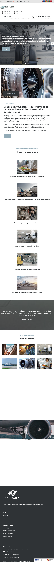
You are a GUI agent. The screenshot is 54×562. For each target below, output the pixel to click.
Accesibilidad (6, 538)
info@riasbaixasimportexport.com (44, 18)
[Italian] (48, 1)
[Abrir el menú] (24, 23)
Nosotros (5, 515)
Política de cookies (8, 533)
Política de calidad (8, 536)
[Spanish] (51, 1)
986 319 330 (7, 11)
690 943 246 (19, 13)
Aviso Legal (6, 528)
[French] (45, 1)
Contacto (5, 518)
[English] (43, 1)
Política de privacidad (9, 530)
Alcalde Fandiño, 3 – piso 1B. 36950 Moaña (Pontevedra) (17, 18)
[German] (46, 1)
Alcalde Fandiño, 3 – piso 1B (12, 549)
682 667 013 (19, 11)
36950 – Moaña (24, 549)
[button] (52, 43)
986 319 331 (7, 13)
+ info (6, 49)
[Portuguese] (50, 1)
